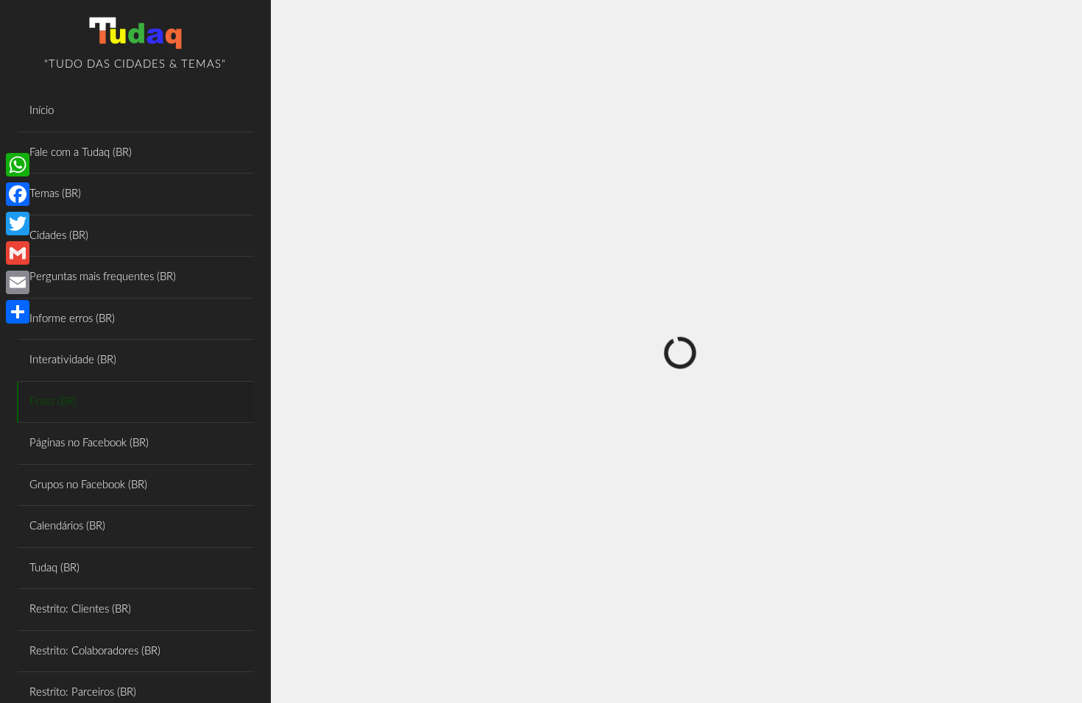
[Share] (17, 311)
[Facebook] (17, 194)
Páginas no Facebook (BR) (89, 443)
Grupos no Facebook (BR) (88, 484)
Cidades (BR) (58, 235)
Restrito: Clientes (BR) (80, 609)
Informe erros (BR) (72, 318)
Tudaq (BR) (54, 568)
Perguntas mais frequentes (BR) (102, 276)
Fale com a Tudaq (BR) (80, 152)
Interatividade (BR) (72, 359)
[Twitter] (17, 223)
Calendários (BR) (67, 526)
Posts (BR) (53, 401)
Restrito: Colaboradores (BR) (94, 651)
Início (41, 110)
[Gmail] (17, 253)
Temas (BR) (55, 193)
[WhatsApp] (17, 164)
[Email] (17, 282)
